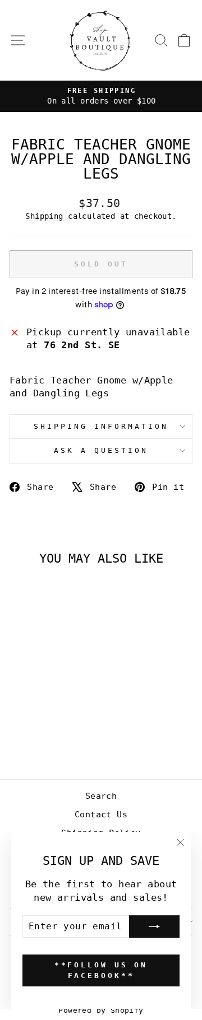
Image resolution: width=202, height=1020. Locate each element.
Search (101, 796)
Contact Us (101, 815)
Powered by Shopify (100, 1010)
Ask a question (101, 450)
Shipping (44, 216)
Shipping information (101, 426)
